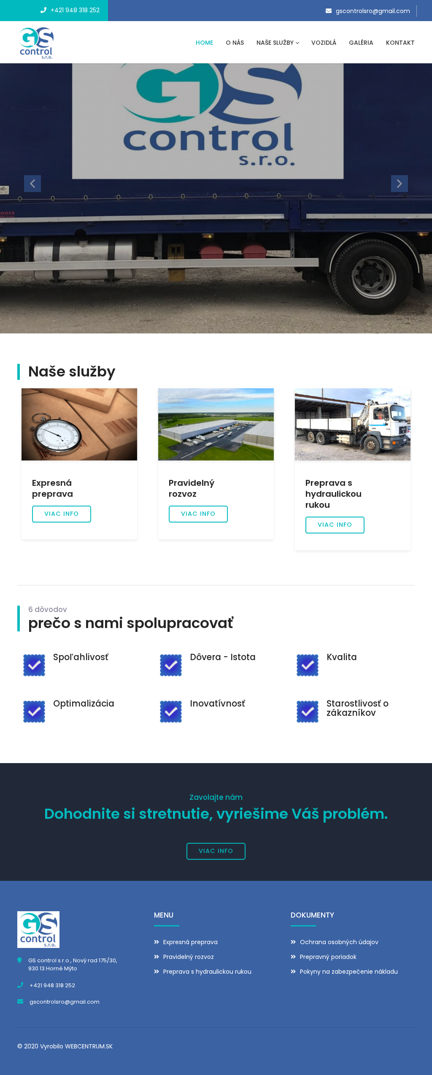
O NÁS (235, 42)
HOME (204, 42)
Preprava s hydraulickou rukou (207, 971)
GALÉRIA (361, 42)
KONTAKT (400, 42)
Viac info (61, 513)
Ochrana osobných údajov (339, 942)
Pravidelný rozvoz (188, 957)
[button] (32, 183)
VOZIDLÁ (323, 42)
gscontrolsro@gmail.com (373, 11)
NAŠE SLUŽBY (275, 42)
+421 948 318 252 (75, 10)
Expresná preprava (190, 942)
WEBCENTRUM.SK (89, 1046)
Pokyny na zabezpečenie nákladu (349, 971)
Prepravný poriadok (328, 957)
